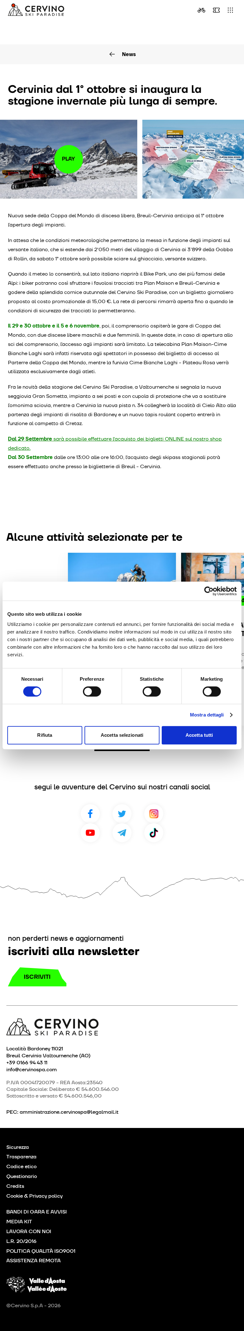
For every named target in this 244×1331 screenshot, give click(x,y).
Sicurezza (17, 1147)
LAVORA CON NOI (28, 1231)
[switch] (92, 691)
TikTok (153, 832)
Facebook (90, 813)
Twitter (122, 813)
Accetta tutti (199, 735)
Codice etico (21, 1166)
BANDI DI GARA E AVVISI (36, 1211)
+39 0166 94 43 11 (26, 1062)
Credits (15, 1186)
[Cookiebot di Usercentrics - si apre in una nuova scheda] (209, 591)
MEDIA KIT (19, 1221)
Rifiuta (44, 735)
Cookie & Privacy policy (34, 1196)
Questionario (21, 1176)
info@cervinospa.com (31, 1069)
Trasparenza (21, 1156)
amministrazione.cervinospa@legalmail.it (69, 1112)
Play (68, 158)
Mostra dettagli (207, 714)
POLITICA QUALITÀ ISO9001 (40, 1251)
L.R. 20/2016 (21, 1241)
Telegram (122, 832)
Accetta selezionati (122, 735)
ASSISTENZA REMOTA (33, 1260)
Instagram (153, 813)
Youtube (90, 832)
